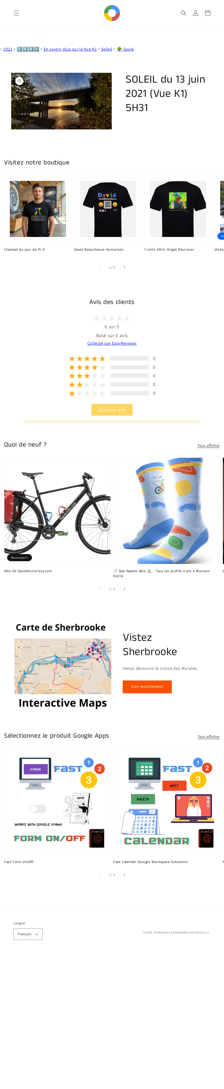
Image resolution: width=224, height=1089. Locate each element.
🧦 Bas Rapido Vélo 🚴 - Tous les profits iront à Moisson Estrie (161, 574)
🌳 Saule (125, 49)
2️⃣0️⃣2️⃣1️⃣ (28, 49)
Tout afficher (209, 445)
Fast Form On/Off (19, 862)
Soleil (106, 49)
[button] (16, 13)
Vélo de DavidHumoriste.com (28, 571)
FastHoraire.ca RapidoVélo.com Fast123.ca (181, 932)
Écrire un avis (112, 410)
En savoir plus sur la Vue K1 (70, 49)
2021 (7, 49)
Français (24, 934)
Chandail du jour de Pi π (24, 249)
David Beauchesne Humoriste (99, 249)
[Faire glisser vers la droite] (124, 267)
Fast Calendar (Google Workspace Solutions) (150, 862)
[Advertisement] (112, 1021)
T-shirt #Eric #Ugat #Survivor (169, 249)
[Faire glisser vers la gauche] (100, 267)
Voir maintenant (147, 686)
